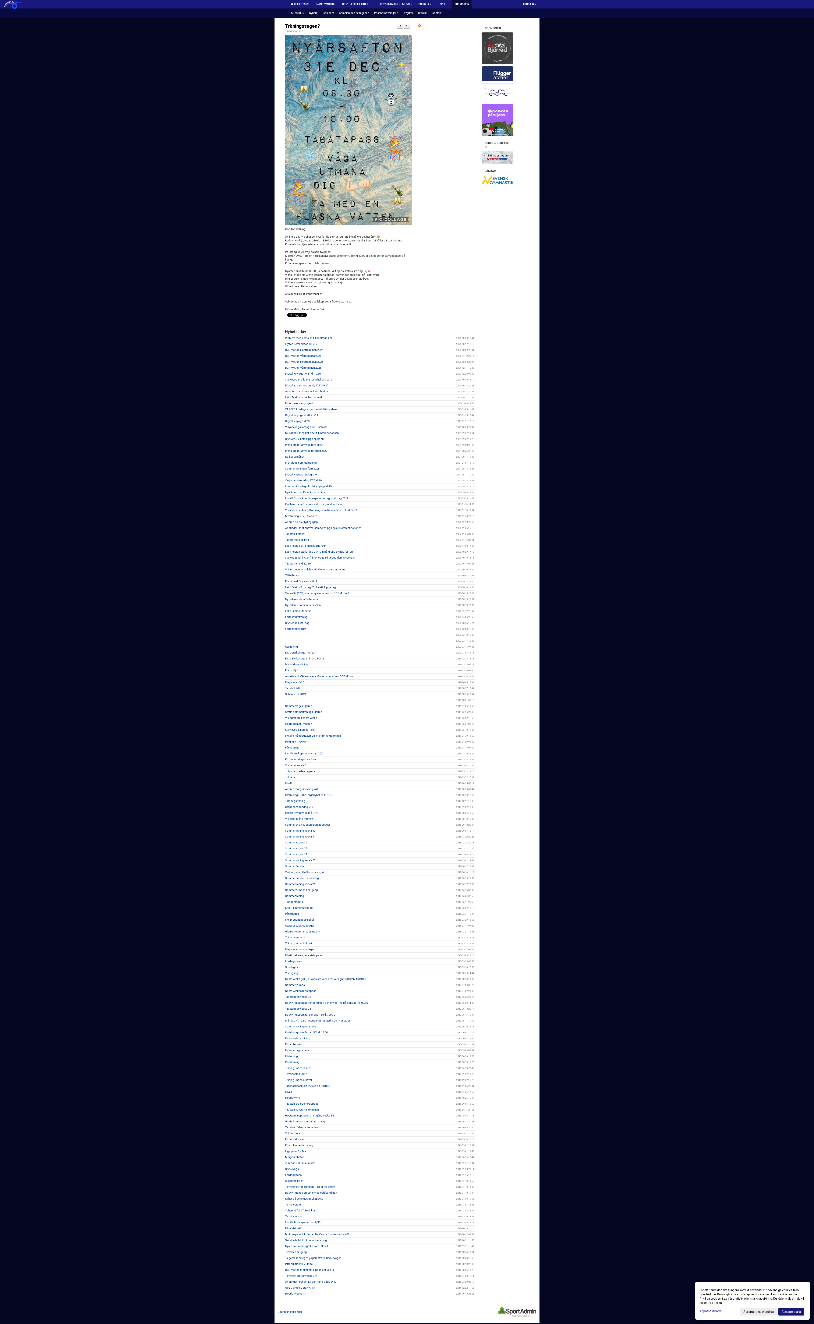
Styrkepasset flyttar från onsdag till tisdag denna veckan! (320, 557)
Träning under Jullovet (298, 943)
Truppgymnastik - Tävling (393, 4)
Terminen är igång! (296, 1252)
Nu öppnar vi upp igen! (299, 403)
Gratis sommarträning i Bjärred (303, 712)
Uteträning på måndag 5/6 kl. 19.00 (306, 1032)
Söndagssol (292, 967)
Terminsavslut (293, 1216)
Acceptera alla (791, 1311)
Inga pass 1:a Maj (296, 1151)
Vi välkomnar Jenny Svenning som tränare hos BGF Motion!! (321, 510)
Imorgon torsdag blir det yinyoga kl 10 (308, 486)
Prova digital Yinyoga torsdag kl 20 (306, 450)
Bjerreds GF (301, 4)
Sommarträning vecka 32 (300, 830)
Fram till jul (291, 670)
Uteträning (291, 646)
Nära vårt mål (293, 1228)
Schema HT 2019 (295, 694)
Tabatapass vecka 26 (298, 996)
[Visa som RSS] (419, 26)
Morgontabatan (294, 1157)
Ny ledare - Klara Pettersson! (302, 599)
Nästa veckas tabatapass (300, 990)
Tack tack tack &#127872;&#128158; (307, 1085)
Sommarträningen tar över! (301, 1026)
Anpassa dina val (711, 1311)
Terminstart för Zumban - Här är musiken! (310, 1186)
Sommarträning (294, 896)
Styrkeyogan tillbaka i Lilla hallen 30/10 (308, 379)
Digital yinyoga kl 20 (297, 421)
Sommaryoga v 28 (296, 854)
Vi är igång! (292, 973)
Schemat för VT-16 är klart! (301, 1210)
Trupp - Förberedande (355, 4)
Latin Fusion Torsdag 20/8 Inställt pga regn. (311, 587)
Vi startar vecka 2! (296, 765)
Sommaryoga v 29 (296, 848)
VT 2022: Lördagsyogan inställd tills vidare (311, 409)
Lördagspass (293, 961)
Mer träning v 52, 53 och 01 (301, 516)
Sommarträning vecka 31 (300, 836)
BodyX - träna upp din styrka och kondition (311, 1192)
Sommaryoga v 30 (296, 842)
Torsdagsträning (295, 801)
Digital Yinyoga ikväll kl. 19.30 (303, 373)
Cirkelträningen (294, 1180)
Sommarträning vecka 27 (300, 860)
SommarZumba (294, 866)
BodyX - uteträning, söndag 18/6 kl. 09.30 (310, 1014)
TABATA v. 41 (293, 575)
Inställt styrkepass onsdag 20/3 (304, 753)
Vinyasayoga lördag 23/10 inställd (306, 427)
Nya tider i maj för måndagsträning (306, 492)
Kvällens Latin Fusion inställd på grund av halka (314, 504)
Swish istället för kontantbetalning (306, 1240)
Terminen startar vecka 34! (301, 1275)
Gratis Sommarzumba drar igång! (305, 1121)
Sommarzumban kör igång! (301, 890)
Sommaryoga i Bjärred (298, 706)
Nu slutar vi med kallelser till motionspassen (312, 433)
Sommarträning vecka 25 (300, 884)
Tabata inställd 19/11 (298, 539)
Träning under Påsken (298, 1068)
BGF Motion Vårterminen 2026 (303, 355)
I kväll (288, 1091)
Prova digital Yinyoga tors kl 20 (303, 444)
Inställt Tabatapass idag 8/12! (303, 1222)
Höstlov (290, 783)
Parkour (423, 4)
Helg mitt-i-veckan (296, 741)
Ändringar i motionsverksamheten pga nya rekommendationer (323, 528)
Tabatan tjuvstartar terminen (302, 1109)
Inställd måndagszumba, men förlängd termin (313, 735)
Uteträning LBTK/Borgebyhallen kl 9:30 (308, 795)
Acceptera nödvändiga (758, 1311)
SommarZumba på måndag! (302, 878)
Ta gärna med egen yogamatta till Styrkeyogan (313, 1258)
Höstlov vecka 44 (295, 1293)
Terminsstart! (293, 1204)
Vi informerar (293, 1133)
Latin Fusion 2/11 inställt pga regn (305, 545)
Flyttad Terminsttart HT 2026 (302, 344)
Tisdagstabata (294, 901)
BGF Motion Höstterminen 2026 (304, 349)
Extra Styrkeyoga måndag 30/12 (304, 658)
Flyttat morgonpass (297, 1050)
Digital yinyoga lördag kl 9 (301, 474)
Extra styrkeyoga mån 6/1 (300, 652)
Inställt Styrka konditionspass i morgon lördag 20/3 (316, 498)
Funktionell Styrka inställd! (301, 581)
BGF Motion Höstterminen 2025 (304, 361)
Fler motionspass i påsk (300, 919)
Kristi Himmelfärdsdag (299, 907)
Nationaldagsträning (297, 1038)
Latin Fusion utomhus (298, 611)
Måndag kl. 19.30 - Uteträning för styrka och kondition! (318, 1020)
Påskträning (292, 747)
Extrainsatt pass (295, 1139)
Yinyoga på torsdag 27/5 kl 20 (303, 480)
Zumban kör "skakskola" (300, 1163)
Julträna (290, 777)
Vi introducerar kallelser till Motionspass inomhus (315, 569)
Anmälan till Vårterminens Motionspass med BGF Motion (319, 676)
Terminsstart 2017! (296, 1074)
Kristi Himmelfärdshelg (299, 1145)
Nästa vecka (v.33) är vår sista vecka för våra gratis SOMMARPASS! (325, 979)
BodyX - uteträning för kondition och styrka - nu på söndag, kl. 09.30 (326, 1002)
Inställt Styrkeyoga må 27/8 (301, 812)
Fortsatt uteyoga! (295, 628)
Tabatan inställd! (295, 533)
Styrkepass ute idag (297, 622)
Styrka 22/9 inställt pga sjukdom (305, 438)
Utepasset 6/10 (294, 682)
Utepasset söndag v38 (299, 806)
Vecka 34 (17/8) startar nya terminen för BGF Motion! (317, 593)
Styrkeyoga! (292, 1169)
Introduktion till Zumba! (299, 1263)
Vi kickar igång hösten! (299, 818)
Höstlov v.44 (292, 1097)
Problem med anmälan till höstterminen (309, 338)
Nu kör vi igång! (294, 456)
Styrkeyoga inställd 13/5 (300, 729)
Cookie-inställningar (290, 1311)
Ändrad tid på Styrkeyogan (301, 522)
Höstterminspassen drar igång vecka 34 (309, 1115)
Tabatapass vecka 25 (298, 1008)
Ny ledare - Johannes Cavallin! (303, 605)
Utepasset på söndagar (299, 925)
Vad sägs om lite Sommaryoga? (304, 872)
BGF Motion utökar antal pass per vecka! (310, 1269)
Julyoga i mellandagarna (300, 771)
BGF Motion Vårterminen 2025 (303, 367)
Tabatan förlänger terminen (301, 1127)
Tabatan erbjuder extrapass (301, 1103)
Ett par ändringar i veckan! (300, 759)
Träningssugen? (302, 26)
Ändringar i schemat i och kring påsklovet (310, 1281)
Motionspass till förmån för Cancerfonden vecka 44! (317, 1234)
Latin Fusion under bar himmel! (303, 397)
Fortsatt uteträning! (296, 617)
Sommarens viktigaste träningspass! (307, 824)
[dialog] (752, 1301)
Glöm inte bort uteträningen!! (302, 931)
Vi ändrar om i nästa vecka (301, 717)
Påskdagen (292, 913)
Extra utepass (293, 1044)
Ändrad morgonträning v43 (301, 789)
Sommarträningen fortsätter (302, 468)
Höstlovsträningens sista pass (303, 955)
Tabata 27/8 (292, 688)
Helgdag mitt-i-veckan (298, 723)
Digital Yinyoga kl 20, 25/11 (301, 415)
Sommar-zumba (295, 985)
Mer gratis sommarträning (301, 462)
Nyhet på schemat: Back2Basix (304, 1198)
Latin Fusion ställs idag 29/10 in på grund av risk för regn (319, 551)
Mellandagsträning (296, 664)
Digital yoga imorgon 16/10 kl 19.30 (306, 385)
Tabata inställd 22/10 (298, 563)
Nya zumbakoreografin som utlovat (306, 1246)
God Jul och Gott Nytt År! (300, 1287)
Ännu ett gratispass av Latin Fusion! (307, 391)
